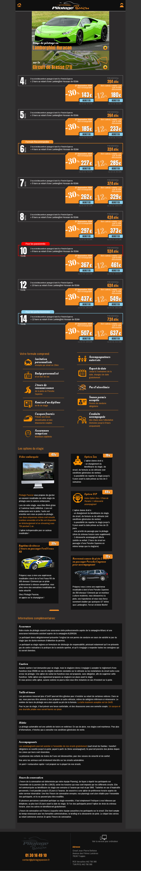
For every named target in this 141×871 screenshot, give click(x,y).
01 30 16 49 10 (36, 855)
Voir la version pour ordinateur (105, 841)
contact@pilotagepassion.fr (36, 859)
